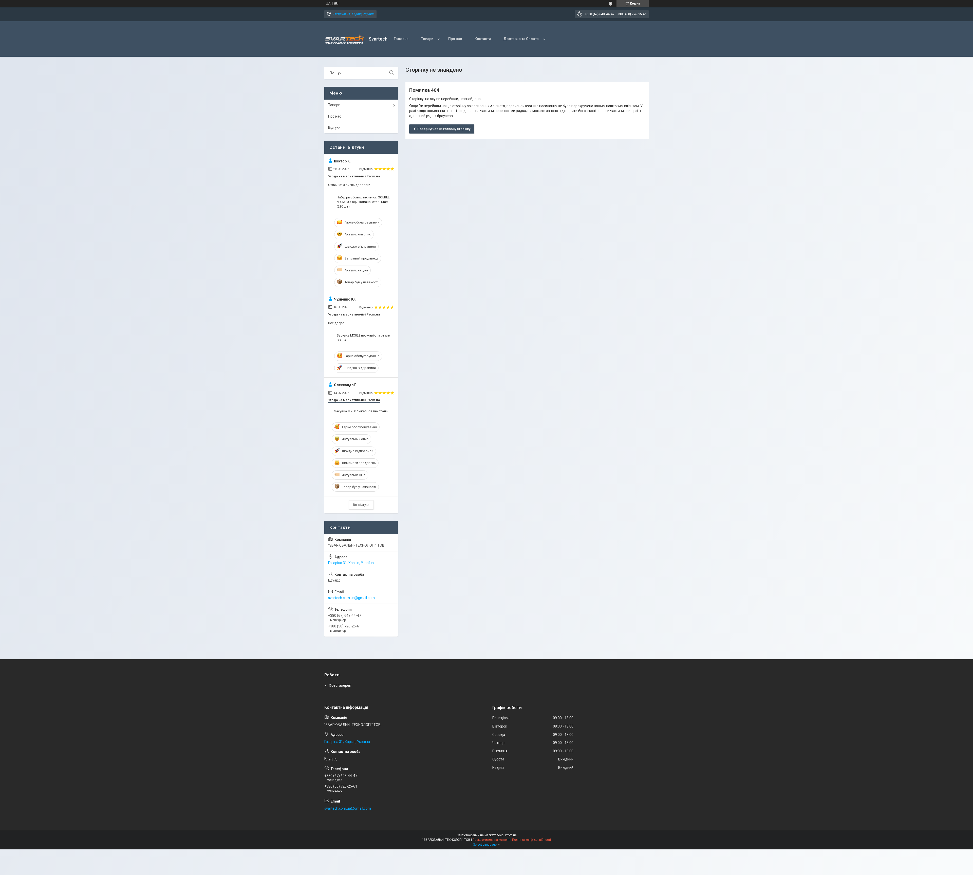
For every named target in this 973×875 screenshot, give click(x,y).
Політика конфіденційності (531, 840)
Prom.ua (511, 835)
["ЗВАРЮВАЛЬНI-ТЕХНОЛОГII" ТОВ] (344, 39)
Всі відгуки (361, 505)
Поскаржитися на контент (491, 840)
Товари (427, 39)
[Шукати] (392, 73)
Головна (401, 39)
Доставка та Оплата (521, 39)
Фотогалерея (340, 685)
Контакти (483, 39)
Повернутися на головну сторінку (443, 129)
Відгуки (334, 127)
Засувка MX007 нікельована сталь (361, 411)
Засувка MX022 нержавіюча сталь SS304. (363, 337)
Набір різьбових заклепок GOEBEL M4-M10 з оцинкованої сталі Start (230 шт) (363, 201)
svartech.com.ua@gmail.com (351, 598)
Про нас (455, 39)
